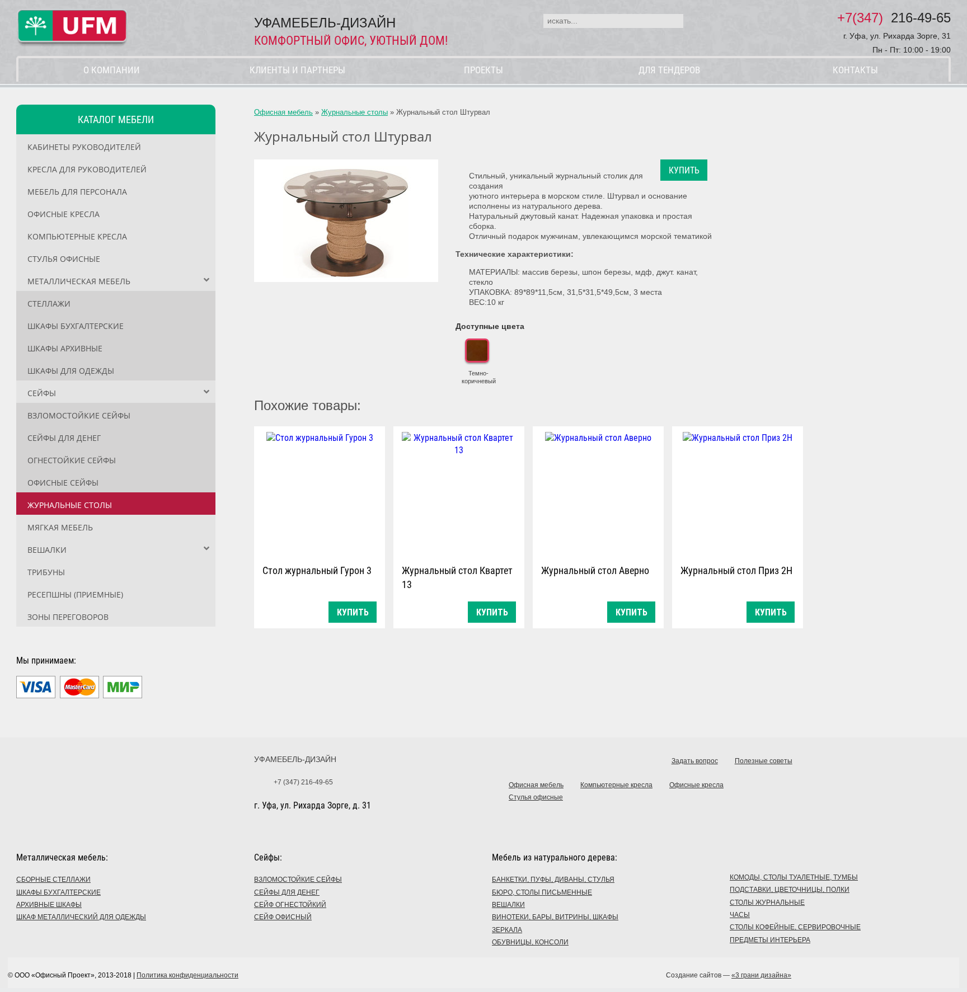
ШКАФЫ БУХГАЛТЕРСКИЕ (58, 892)
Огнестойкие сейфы (71, 460)
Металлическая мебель (78, 281)
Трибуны (46, 572)
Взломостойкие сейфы (78, 415)
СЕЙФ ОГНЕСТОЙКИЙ (290, 905)
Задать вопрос (695, 761)
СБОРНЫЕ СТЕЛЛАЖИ (53, 879)
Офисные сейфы (62, 482)
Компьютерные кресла (77, 236)
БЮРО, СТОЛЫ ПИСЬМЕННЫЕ (542, 892)
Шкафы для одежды (70, 370)
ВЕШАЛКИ (508, 905)
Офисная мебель (283, 112)
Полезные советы (763, 761)
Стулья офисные (63, 258)
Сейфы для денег (64, 437)
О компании (111, 70)
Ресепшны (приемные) (75, 594)
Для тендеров (669, 70)
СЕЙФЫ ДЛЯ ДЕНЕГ (287, 892)
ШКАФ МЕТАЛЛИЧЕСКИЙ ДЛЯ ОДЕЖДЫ (81, 917)
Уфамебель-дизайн (295, 759)
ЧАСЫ (740, 915)
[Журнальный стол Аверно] (598, 492)
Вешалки (47, 549)
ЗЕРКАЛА (507, 930)
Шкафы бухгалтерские (75, 326)
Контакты (855, 70)
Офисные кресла (63, 214)
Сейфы (41, 393)
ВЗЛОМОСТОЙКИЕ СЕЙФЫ (298, 879)
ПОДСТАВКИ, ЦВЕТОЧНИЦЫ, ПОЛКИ (789, 890)
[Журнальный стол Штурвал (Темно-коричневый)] (346, 220)
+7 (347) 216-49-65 (303, 782)
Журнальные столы (69, 505)
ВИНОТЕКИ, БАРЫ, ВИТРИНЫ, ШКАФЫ (555, 917)
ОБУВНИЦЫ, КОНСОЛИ (530, 942)
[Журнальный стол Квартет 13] (459, 492)
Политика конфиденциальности (187, 975)
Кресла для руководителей (87, 169)
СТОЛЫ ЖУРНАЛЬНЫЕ (767, 902)
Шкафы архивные (64, 348)
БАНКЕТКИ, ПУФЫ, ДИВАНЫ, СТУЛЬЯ (553, 879)
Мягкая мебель (60, 527)
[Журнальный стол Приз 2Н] (737, 492)
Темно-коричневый (479, 377)
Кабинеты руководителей (84, 147)
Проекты (483, 70)
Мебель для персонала (77, 191)
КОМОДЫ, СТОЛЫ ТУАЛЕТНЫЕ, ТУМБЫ (794, 877)
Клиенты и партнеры (297, 70)
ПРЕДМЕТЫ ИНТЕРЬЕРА (770, 940)
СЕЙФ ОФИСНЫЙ (283, 917)
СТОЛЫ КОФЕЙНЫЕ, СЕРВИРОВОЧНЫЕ (795, 927)
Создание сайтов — (728, 975)
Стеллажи (49, 303)
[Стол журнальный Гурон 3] (319, 492)
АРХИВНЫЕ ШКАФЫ (49, 905)
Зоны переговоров (68, 617)
